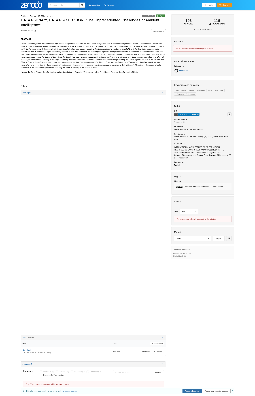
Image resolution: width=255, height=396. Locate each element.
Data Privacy (180, 90)
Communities (94, 5)
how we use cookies (68, 391)
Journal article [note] (148, 16)
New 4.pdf (26, 350)
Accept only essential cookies (216, 391)
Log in (210, 5)
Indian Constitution (197, 90)
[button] (93, 92)
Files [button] (28, 337)
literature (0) (48, 371)
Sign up (225, 5)
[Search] (82, 5)
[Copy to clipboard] (229, 114)
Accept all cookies (192, 391)
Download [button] (159, 351)
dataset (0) (64, 371)
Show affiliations (158, 31)
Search (158, 373)
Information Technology (185, 94)
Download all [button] (158, 344)
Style (176, 211)
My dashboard (109, 5)
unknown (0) (95, 371)
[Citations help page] (31, 364)
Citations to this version (53, 375)
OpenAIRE (184, 71)
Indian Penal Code (215, 90)
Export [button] (218, 238)
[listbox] (189, 211)
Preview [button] (147, 351)
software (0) (79, 371)
